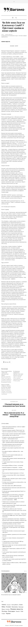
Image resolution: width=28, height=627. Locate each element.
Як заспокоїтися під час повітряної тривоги (11, 594)
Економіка (15, 607)
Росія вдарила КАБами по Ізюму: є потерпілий (12, 465)
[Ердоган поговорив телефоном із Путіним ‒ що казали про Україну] (7, 389)
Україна (8, 613)
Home (2, 34)
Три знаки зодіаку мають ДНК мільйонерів (11, 485)
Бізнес (21, 604)
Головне (8, 607)
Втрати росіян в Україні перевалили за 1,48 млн (13, 473)
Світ (22, 611)
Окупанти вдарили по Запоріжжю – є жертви (12, 467)
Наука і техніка (6, 609)
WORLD (4, 604)
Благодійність (15, 604)
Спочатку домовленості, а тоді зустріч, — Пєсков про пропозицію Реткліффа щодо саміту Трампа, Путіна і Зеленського (14, 515)
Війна (3, 607)
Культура (21, 607)
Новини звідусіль (8, 34)
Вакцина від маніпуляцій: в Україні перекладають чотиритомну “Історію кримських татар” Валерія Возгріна (13, 527)
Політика (4, 611)
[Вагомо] (14, 9)
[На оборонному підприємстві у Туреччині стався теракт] (19, 376)
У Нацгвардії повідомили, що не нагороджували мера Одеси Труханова (14, 405)
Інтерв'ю (9, 604)
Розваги (18, 611)
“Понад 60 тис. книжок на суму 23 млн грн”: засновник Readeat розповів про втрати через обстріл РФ (14, 510)
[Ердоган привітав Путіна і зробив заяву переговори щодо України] (7, 377)
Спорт (3, 613)
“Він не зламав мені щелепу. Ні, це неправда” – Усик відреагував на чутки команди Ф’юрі (14, 414)
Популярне (11, 611)
